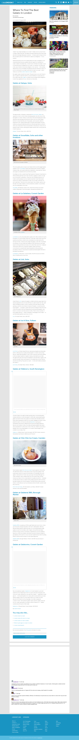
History (35, 2)
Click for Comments (30, 636)
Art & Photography (26, 721)
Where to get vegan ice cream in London (23, 622)
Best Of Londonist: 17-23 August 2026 (58, 21)
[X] (56, 2)
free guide (28, 630)
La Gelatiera (23, 232)
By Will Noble (51, 38)
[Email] (68, 2)
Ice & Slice (15, 351)
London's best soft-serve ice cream (22, 618)
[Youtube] (63, 2)
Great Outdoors (37, 724)
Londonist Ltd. (40, 737)
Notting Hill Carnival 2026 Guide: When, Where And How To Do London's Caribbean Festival (57, 53)
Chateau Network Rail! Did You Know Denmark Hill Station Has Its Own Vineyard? (58, 71)
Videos (57, 726)
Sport (46, 729)
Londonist (16, 15)
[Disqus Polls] (39, 663)
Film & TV (25, 730)
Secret (46, 727)
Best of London (26, 722)
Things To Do (19, 2)
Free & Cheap (36, 722)
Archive (13, 729)
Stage (46, 730)
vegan (24, 77)
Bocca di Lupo (35, 114)
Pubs (25, 2)
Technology (58, 722)
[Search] (71, 2)
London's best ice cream (27, 71)
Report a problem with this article (19, 633)
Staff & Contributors (16, 727)
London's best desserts (19, 625)
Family (24, 727)
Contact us (14, 722)
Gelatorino (27, 591)
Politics (46, 724)
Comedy (24, 726)
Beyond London (42, 2)
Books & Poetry (26, 724)
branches (32, 422)
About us (14, 721)
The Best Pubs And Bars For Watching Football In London (58, 36)
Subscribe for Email (16, 724)
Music (35, 730)
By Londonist (51, 22)
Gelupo (40, 114)
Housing (35, 727)
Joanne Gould (17, 608)
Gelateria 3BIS (16, 525)
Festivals (24, 729)
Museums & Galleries (38, 729)
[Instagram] (61, 2)
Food (35, 721)
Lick (20, 301)
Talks (57, 721)
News (46, 721)
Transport (30, 2)
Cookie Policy (15, 730)
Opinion (46, 722)
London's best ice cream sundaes (21, 620)
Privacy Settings (15, 732)
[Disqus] (39, 695)
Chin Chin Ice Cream (27, 470)
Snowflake (22, 168)
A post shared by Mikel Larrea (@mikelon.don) (23, 409)
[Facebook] (59, 2)
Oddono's (15, 432)
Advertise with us (15, 725)
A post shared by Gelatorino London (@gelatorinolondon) (24, 585)
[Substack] (66, 2)
